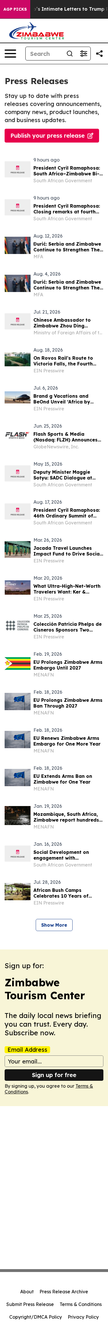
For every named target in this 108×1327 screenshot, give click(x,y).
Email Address (27, 1049)
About (27, 1291)
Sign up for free (54, 1074)
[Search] (70, 53)
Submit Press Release (30, 1304)
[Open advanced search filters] (83, 53)
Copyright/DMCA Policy (35, 1317)
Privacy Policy (83, 1317)
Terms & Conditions (81, 1304)
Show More (54, 925)
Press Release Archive (63, 1291)
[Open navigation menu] (10, 53)
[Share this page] (99, 53)
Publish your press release (47, 135)
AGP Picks (15, 9)
